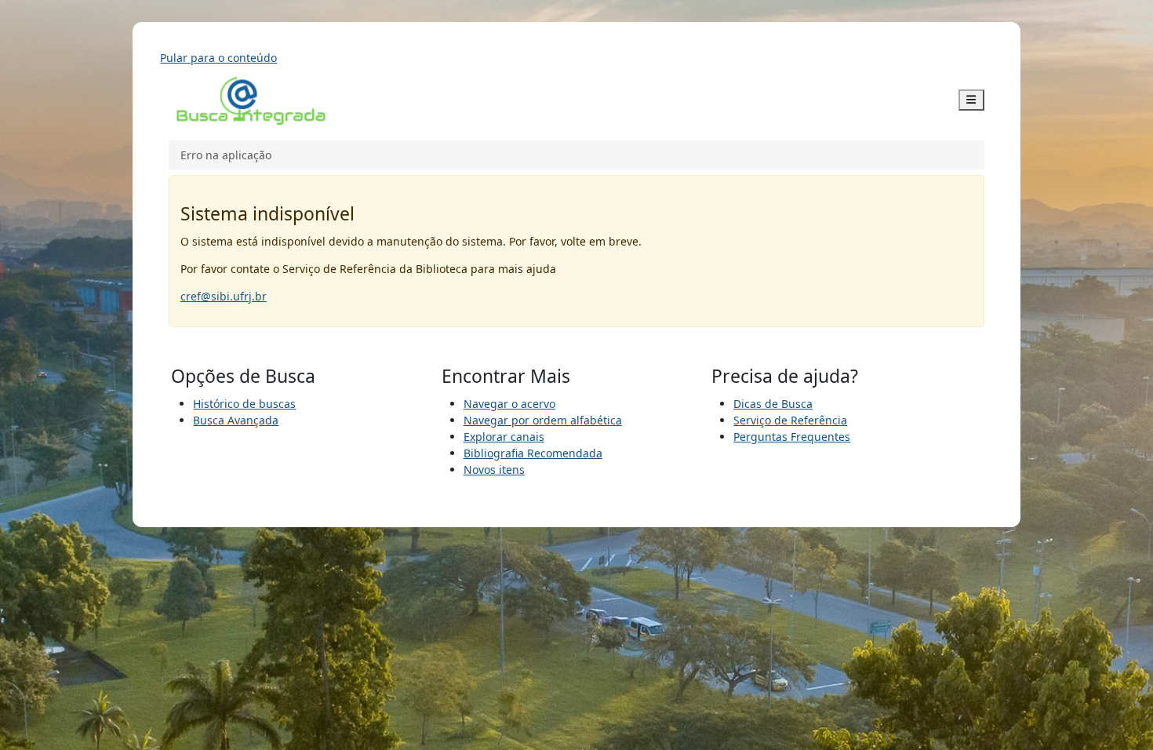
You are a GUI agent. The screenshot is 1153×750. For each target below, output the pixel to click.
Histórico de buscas (244, 403)
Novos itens (494, 469)
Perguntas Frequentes (791, 436)
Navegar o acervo (509, 403)
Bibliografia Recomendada (533, 453)
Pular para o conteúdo (218, 57)
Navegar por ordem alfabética (543, 420)
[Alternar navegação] (971, 100)
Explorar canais (504, 436)
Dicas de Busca (773, 403)
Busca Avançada (235, 420)
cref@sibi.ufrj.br (223, 296)
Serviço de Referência (790, 420)
